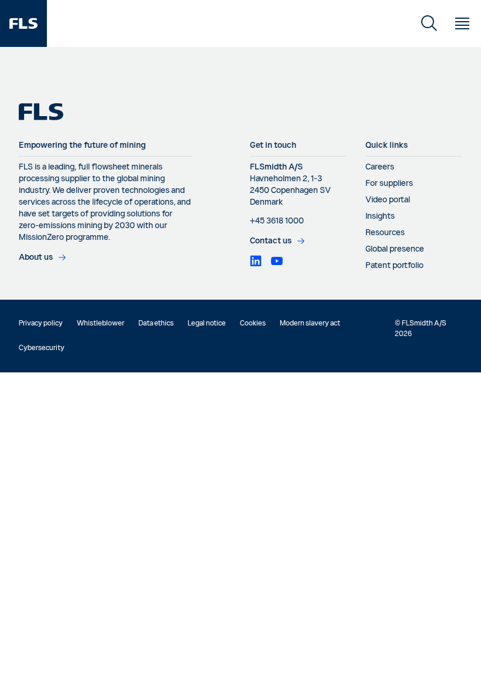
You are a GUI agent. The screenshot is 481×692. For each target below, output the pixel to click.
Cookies (253, 324)
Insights (380, 216)
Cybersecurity (42, 348)
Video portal (387, 199)
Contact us (271, 241)
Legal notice (207, 324)
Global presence (394, 249)
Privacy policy (41, 324)
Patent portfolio (394, 265)
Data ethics (156, 324)
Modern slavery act (310, 324)
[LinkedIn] (256, 261)
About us (36, 257)
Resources (385, 232)
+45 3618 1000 (277, 221)
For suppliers (389, 183)
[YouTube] (277, 261)
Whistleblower (100, 324)
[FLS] (23, 23)
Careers (379, 167)
